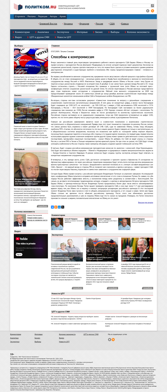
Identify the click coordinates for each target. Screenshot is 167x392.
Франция (84, 23)
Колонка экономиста (138, 32)
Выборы (115, 32)
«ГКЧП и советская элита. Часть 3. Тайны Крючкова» (107, 221)
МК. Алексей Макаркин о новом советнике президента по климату (73, 324)
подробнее (42, 90)
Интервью (82, 32)
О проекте (20, 16)
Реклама (32, 16)
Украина (68, 23)
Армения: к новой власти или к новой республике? (99, 258)
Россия (99, 23)
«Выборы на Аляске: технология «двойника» (73, 221)
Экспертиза (63, 32)
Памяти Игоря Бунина (93, 299)
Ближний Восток (48, 23)
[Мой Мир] (59, 207)
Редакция (42, 16)
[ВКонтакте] (52, 207)
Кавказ (125, 23)
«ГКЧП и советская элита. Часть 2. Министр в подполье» (141, 221)
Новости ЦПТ (64, 37)
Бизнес (99, 32)
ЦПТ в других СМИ (39, 37)
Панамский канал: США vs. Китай (28, 120)
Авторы (53, 16)
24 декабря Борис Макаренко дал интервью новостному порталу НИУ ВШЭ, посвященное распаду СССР (136, 301)
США (112, 23)
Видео (18, 37)
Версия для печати (145, 202)
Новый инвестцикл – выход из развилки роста (37, 219)
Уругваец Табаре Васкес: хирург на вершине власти (136, 258)
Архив (63, 16)
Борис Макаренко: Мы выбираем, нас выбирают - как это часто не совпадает (30, 181)
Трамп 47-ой (21, 72)
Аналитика (43, 32)
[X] (62, 207)
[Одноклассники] (55, 207)
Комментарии (22, 32)
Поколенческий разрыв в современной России (62, 258)
